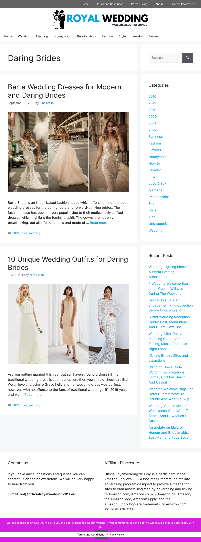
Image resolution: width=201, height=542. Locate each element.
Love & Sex (157, 183)
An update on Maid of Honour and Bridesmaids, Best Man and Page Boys (169, 432)
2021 (152, 123)
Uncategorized (160, 224)
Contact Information (183, 4)
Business (156, 137)
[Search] (187, 58)
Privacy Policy (139, 4)
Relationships (86, 36)
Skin (152, 204)
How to (154, 163)
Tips (152, 217)
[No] (196, 530)
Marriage (42, 36)
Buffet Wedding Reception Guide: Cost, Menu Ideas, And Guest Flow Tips (169, 322)
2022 (153, 130)
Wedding (24, 36)
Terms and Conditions (110, 4)
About (159, 4)
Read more (98, 223)
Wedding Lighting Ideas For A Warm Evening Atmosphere (170, 272)
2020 (153, 117)
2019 (15, 233)
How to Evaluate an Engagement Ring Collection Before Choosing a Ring (171, 305)
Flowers (154, 36)
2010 (152, 96)
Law (152, 177)
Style (122, 36)
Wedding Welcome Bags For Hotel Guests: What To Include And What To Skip (171, 394)
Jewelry (137, 36)
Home (85, 4)
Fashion (107, 36)
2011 (152, 103)
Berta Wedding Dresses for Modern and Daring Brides (64, 91)
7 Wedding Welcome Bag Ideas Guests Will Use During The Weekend (168, 289)
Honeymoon (62, 36)
